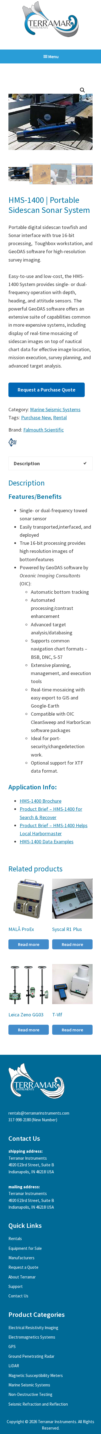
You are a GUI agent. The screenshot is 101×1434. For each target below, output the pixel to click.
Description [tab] (27, 463)
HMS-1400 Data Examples (47, 841)
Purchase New (36, 417)
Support (15, 1286)
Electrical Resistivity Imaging (33, 1327)
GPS (12, 1346)
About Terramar (22, 1277)
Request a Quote (23, 1267)
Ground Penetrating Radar (31, 1356)
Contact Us (18, 1296)
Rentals (15, 1238)
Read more (28, 944)
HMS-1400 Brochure (40, 801)
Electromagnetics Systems (31, 1337)
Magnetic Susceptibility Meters (35, 1375)
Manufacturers (21, 1257)
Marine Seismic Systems (55, 409)
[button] (82, 90)
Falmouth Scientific (43, 430)
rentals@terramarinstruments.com (38, 1113)
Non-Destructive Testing (30, 1394)
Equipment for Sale (25, 1248)
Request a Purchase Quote (46, 389)
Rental (60, 417)
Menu (53, 56)
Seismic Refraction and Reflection (38, 1404)
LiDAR (13, 1365)
